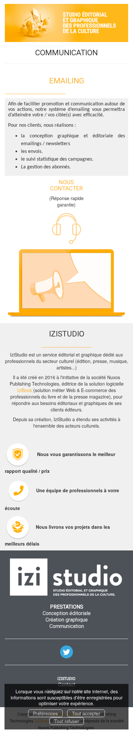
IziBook (24, 390)
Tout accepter (86, 713)
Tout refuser (66, 721)
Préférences (45, 713)
